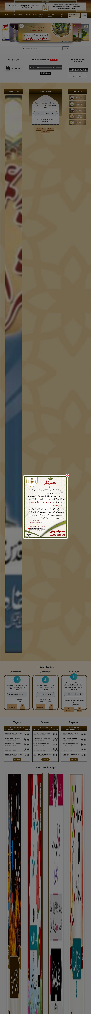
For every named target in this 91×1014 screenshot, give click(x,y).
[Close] (67, 475)
